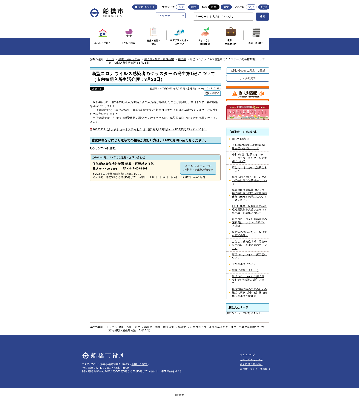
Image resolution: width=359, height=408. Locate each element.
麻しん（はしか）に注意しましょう (249, 169)
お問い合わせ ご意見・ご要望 (248, 70)
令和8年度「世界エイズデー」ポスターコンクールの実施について (249, 158)
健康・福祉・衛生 (129, 59)
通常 (226, 7)
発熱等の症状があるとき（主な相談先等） (249, 234)
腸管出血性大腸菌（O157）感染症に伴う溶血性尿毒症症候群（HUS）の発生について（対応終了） (249, 195)
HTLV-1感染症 (240, 138)
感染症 (182, 59)
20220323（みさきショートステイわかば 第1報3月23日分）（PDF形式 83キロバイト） (150, 129)
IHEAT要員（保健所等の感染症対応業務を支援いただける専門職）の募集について (249, 209)
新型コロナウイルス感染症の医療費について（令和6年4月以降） (249, 222)
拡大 (181, 7)
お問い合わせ (121, 367)
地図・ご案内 (139, 364)
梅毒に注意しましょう (245, 270)
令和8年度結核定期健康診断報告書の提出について (249, 147)
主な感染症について (244, 264)
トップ (110, 59)
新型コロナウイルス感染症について (249, 256)
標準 (194, 7)
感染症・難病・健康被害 (159, 59)
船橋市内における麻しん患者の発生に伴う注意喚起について (249, 180)
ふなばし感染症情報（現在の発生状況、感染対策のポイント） (249, 245)
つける (251, 7)
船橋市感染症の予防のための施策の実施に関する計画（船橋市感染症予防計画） (249, 292)
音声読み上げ (146, 7)
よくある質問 (247, 78)
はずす (264, 7)
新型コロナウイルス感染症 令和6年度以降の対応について (249, 280)
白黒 (214, 7)
